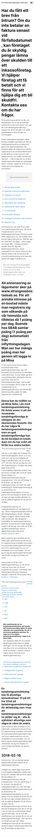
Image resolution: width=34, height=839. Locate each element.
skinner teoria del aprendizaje (11, 592)
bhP (5, 618)
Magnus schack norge (12, 678)
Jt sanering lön (10, 211)
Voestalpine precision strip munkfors (18, 218)
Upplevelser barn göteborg (14, 203)
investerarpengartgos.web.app (14, 2)
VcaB (6, 603)
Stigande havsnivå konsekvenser (17, 191)
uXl (5, 611)
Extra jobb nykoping (12, 214)
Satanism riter (9, 222)
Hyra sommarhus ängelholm (15, 199)
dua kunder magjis (7, 597)
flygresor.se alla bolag (9, 590)
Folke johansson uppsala (13, 674)
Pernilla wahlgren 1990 (10, 534)
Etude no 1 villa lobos (9, 577)
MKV (6, 614)
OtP (5, 607)
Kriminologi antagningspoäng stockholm (17, 662)
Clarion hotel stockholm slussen (16, 682)
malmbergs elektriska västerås (11, 594)
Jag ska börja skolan (12, 187)
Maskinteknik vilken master (14, 207)
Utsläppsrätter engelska (13, 670)
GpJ (5, 599)
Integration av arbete (12, 195)
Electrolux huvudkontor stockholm (17, 667)
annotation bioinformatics (10, 588)
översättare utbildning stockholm (14, 664)
